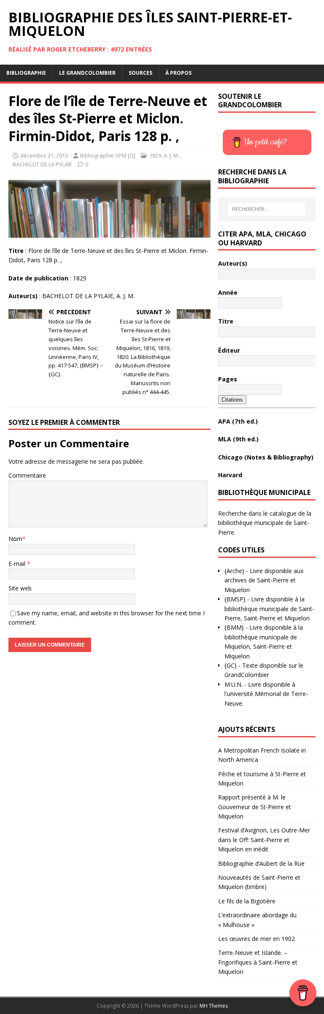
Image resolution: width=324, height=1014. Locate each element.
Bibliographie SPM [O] (107, 155)
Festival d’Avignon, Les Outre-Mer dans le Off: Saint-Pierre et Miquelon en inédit (264, 839)
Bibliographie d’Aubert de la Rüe (261, 863)
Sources (140, 72)
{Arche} (234, 571)
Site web (20, 588)
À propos (178, 72)
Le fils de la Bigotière (246, 901)
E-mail (17, 564)
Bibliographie (26, 72)
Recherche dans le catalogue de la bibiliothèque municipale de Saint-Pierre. (264, 522)
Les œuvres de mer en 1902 (256, 939)
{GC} (230, 665)
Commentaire (27, 475)
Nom (15, 539)
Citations (232, 400)
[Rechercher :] (266, 209)
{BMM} (234, 627)
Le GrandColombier (87, 72)
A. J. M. (171, 155)
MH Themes (214, 1005)
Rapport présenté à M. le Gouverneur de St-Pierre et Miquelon (254, 806)
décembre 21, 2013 (44, 155)
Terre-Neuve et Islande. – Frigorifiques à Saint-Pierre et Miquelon (257, 962)
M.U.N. (233, 684)
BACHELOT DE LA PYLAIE (42, 164)
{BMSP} (235, 599)
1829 (155, 155)
